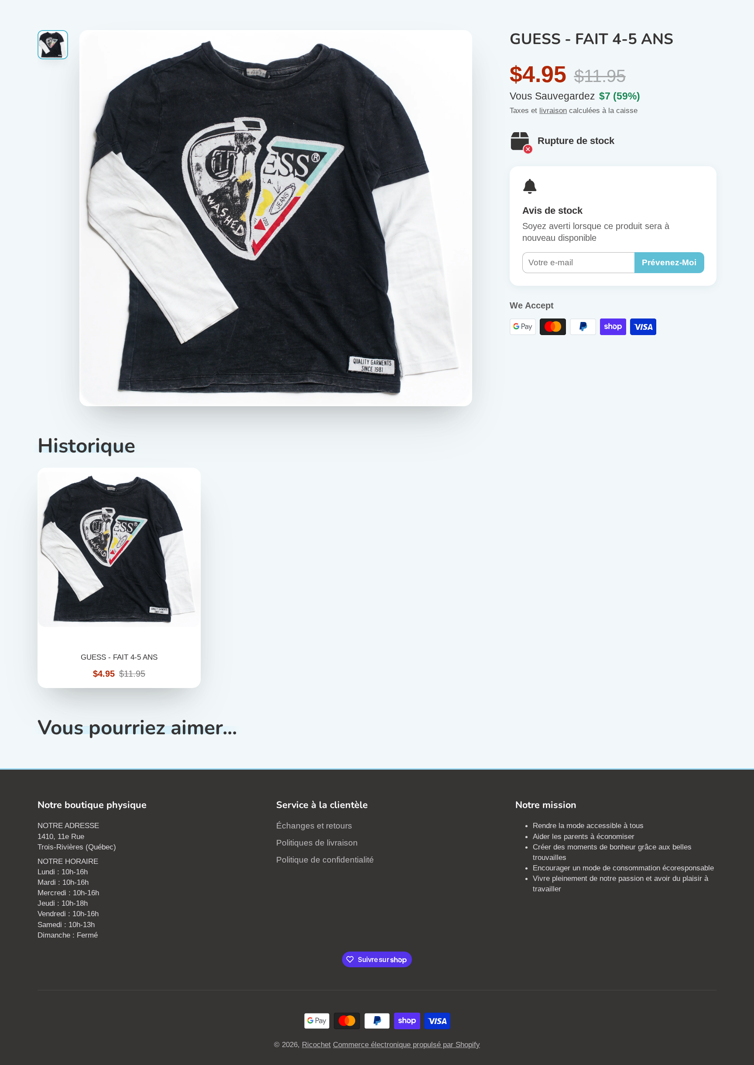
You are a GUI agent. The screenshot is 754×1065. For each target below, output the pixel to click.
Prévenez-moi (669, 262)
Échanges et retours (314, 825)
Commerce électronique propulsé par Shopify (406, 1044)
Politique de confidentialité (325, 859)
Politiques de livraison (317, 842)
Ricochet (316, 1044)
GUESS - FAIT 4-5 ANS (119, 578)
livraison (553, 110)
